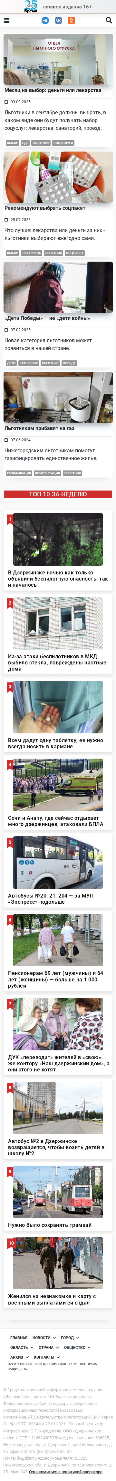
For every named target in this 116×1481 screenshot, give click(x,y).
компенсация (47, 473)
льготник (41, 143)
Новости (41, 1338)
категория (29, 363)
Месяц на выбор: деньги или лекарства (53, 90)
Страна (46, 1347)
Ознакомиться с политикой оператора (65, 1471)
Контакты (44, 1357)
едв (25, 143)
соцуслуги (63, 143)
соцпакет (74, 253)
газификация (19, 473)
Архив (16, 1357)
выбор (12, 143)
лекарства (31, 253)
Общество (74, 1347)
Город (67, 1338)
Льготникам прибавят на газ (39, 428)
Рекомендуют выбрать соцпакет (45, 208)
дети (11, 363)
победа (69, 363)
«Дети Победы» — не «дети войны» (47, 318)
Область (19, 1347)
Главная (18, 1338)
